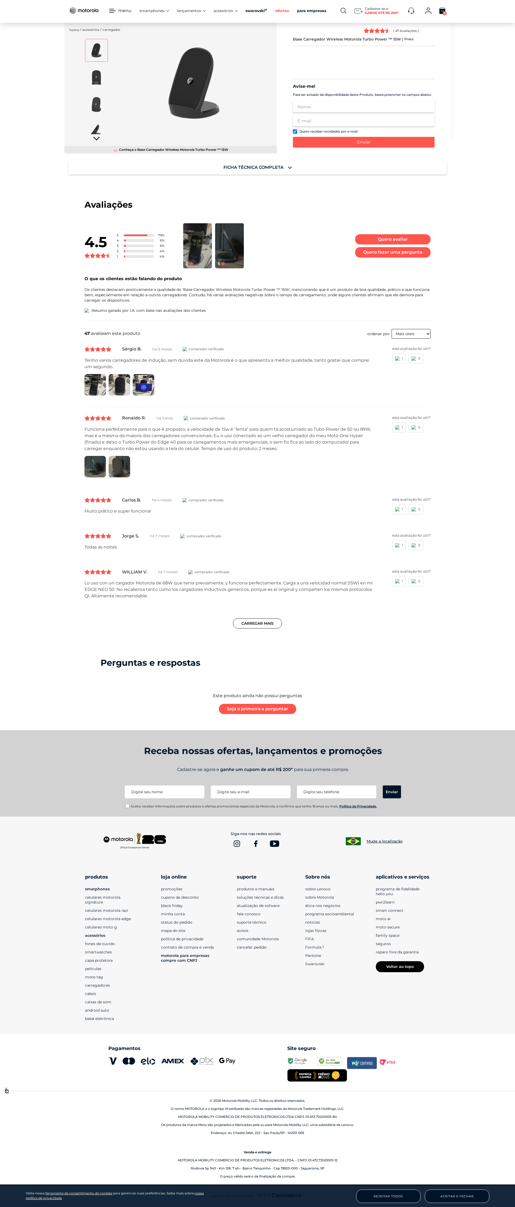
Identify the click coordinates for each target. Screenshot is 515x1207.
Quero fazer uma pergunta (392, 252)
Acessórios (90, 30)
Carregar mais (257, 623)
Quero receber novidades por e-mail (328, 131)
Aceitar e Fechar (457, 1196)
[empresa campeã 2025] (317, 1076)
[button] (194, 84)
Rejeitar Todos (388, 1196)
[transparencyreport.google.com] (302, 1063)
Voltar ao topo (400, 966)
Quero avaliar (393, 239)
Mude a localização (385, 841)
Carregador (111, 30)
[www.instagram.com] (236, 843)
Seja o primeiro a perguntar (257, 708)
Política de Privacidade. (358, 806)
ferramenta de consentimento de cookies (78, 1193)
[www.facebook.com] (255, 843)
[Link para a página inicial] (74, 30)
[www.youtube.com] (274, 843)
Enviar (363, 142)
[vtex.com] (392, 1063)
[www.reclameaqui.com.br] (332, 1063)
